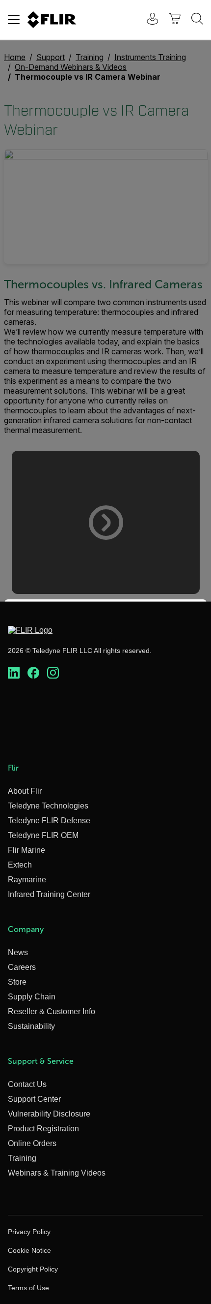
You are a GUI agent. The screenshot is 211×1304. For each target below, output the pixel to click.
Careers (22, 967)
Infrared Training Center (49, 894)
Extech (20, 865)
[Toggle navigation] (14, 19)
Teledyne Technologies (48, 806)
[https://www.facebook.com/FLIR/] (33, 673)
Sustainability (31, 1026)
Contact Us (27, 1084)
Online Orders (32, 1143)
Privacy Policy (29, 1232)
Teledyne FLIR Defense (49, 820)
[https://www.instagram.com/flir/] (53, 673)
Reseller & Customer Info (51, 1011)
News (18, 952)
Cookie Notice (29, 1250)
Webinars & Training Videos (57, 1173)
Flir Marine (26, 850)
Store (17, 982)
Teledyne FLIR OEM (43, 835)
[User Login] (147, 20)
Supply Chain (31, 997)
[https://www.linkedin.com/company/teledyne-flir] (14, 673)
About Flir (25, 791)
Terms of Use (28, 1288)
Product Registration (43, 1128)
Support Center (34, 1099)
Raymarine (27, 879)
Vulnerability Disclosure (49, 1114)
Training (22, 1158)
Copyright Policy (33, 1269)
